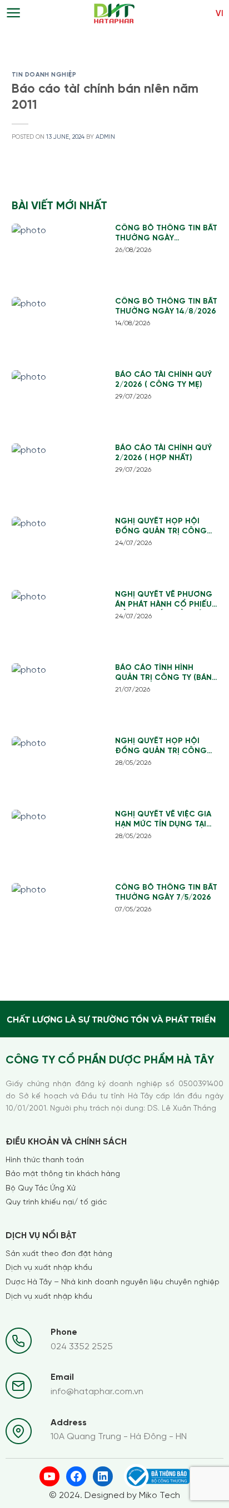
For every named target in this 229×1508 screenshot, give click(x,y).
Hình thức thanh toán (45, 1160)
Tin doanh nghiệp (44, 75)
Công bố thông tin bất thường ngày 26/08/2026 (166, 234)
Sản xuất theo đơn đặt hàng (59, 1254)
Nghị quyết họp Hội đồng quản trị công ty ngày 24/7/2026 (161, 527)
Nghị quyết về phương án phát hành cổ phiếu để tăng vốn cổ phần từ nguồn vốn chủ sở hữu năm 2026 (163, 600)
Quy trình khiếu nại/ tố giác (56, 1202)
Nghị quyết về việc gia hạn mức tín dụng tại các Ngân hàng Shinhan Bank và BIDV (163, 820)
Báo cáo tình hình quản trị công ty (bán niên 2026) (163, 673)
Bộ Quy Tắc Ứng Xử (41, 1188)
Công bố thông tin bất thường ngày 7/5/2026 (166, 893)
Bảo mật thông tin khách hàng (63, 1174)
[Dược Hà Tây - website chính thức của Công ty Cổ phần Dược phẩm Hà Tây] (114, 13)
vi (219, 13)
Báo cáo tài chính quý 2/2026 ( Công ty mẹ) (163, 380)
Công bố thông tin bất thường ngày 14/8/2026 (166, 306)
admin (105, 137)
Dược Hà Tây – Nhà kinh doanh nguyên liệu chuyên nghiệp (113, 1282)
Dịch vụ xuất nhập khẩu (49, 1268)
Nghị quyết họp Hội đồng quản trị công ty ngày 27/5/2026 (161, 746)
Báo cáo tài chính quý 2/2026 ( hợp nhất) (163, 453)
